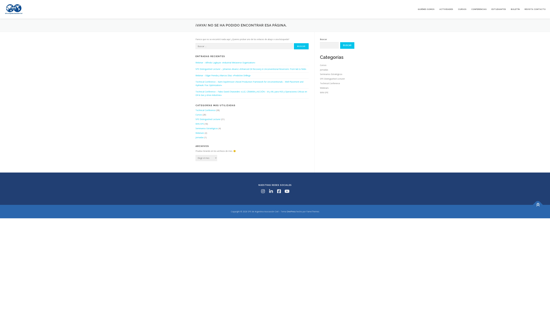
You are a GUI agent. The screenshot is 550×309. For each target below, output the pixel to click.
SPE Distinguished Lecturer (208, 119)
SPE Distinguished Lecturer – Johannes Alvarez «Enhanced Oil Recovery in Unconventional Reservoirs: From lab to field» (251, 69)
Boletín (515, 9)
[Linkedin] (271, 191)
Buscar (323, 39)
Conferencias (479, 9)
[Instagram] (263, 191)
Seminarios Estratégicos (207, 128)
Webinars (200, 133)
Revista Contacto (535, 9)
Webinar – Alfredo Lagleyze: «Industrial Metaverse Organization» (225, 62)
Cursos (462, 9)
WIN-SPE (200, 123)
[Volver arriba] (538, 205)
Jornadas (200, 137)
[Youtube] (287, 191)
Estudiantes (499, 9)
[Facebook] (279, 191)
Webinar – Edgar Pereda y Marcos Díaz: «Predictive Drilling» (223, 75)
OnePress (291, 211)
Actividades (446, 9)
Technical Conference (206, 110)
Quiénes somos (426, 9)
